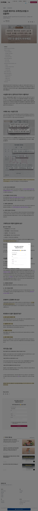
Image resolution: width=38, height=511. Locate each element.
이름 (12, 256)
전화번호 (13, 259)
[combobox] (19, 254)
